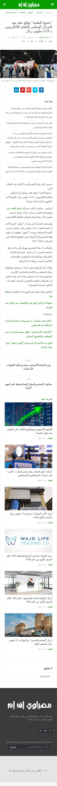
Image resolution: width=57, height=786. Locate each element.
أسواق (30, 12)
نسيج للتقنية (16, 208)
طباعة (41, 41)
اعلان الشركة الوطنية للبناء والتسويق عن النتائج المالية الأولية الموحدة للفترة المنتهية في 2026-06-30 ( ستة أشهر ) (28, 171)
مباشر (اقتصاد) (11, 12)
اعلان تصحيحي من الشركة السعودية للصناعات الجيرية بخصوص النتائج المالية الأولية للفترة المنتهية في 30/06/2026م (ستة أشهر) (30, 156)
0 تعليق (14, 37)
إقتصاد (22, 12)
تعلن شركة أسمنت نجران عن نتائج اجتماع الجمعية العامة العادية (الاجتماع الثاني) (29, 125)
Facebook (45, 676)
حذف (23, 41)
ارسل (50, 41)
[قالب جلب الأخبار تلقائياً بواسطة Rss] (25, 771)
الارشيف (39, 12)
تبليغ (32, 41)
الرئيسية (49, 12)
